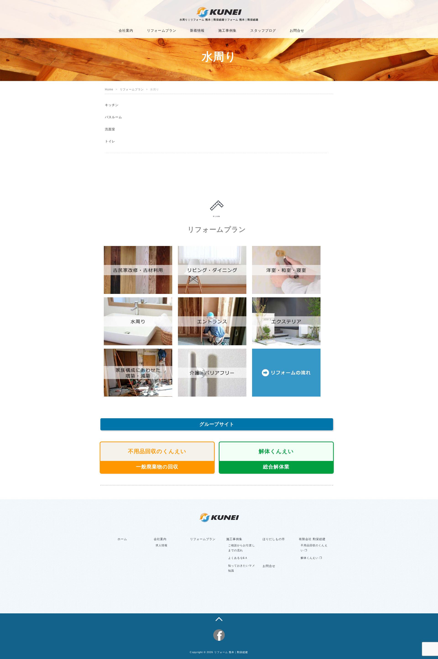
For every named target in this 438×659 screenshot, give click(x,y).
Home (109, 89)
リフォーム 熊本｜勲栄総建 (231, 652)
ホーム (122, 539)
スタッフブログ (263, 30)
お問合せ (297, 30)
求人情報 (161, 545)
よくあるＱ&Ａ (238, 558)
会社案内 (126, 30)
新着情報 (197, 30)
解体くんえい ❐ (311, 558)
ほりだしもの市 (274, 539)
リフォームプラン (161, 30)
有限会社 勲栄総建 (312, 539)
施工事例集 (227, 30)
